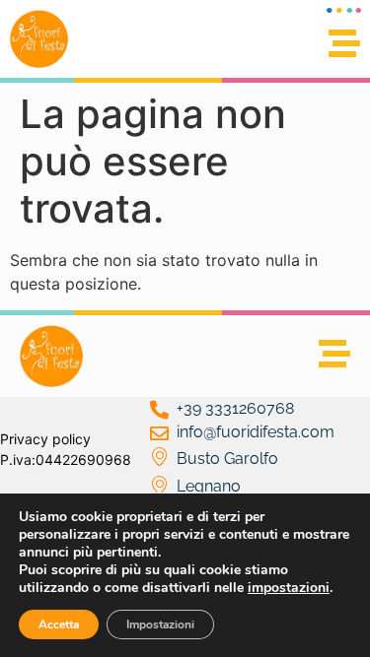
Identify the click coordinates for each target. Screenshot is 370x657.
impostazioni (289, 588)
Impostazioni (160, 624)
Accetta (58, 624)
